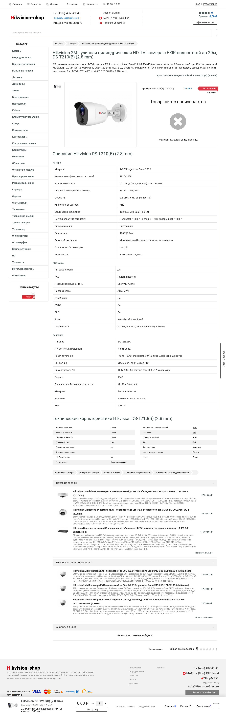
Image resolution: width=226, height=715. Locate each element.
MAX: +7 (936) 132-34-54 (116, 18)
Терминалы (18, 209)
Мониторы (18, 156)
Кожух (15, 123)
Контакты (92, 4)
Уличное (197, 447)
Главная (59, 43)
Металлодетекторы (23, 269)
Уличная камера (112, 472)
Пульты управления (23, 176)
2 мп (195, 427)
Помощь (17, 4)
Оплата (54, 4)
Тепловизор (18, 229)
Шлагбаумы (18, 275)
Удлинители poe (21, 222)
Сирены (16, 196)
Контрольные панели (24, 143)
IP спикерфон (19, 242)
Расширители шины (23, 183)
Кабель (16, 110)
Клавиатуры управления (25, 117)
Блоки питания (20, 97)
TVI (194, 442)
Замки (15, 90)
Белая (196, 457)
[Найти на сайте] (214, 32)
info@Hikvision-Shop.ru (203, 686)
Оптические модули (23, 169)
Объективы (18, 163)
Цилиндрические (118, 462)
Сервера (17, 189)
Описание (120, 706)
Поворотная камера (89, 472)
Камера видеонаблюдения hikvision (172, 472)
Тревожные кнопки (23, 216)
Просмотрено (203, 706)
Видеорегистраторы (23, 64)
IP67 (195, 437)
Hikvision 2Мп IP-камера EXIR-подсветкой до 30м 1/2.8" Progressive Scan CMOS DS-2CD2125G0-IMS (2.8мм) (132, 571)
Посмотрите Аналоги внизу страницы (178, 139)
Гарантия (36, 4)
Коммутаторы (20, 130)
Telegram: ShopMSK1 (114, 22)
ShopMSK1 (211, 678)
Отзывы (131, 706)
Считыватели (19, 202)
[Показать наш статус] (28, 295)
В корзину (92, 709)
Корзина (184, 706)
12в (194, 432)
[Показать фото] (58, 87)
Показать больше (203, 553)
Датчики (17, 77)
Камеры (16, 51)
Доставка (72, 4)
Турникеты (18, 262)
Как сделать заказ (146, 706)
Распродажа (135, 668)
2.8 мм (196, 452)
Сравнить (169, 706)
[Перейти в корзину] (195, 15)
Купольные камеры (64, 472)
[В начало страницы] (216, 706)
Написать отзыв (155, 649)
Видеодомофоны (21, 57)
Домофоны (18, 84)
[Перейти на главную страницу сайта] (27, 18)
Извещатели (19, 103)
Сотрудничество (136, 672)
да (112, 457)
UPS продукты (20, 235)
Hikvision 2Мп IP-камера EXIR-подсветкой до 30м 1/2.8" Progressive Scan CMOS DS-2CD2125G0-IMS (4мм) (131, 585)
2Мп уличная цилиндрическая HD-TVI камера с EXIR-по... (41, 710)
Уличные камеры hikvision (137, 472)
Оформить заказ (205, 22)
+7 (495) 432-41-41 (66, 13)
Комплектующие (21, 249)
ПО (14, 255)
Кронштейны (19, 150)
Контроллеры (19, 136)
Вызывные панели (22, 70)
